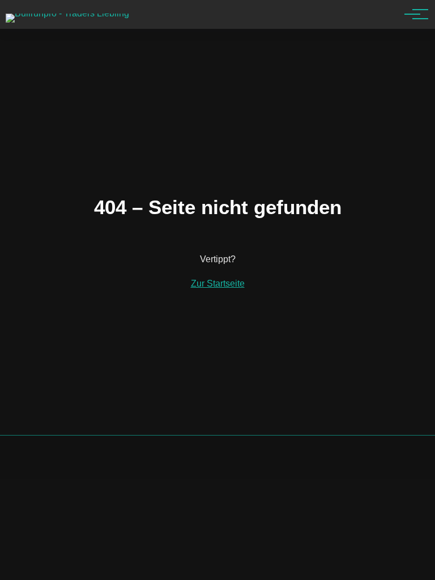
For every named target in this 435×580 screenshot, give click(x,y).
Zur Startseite (218, 283)
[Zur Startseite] (67, 13)
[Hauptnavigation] (412, 14)
